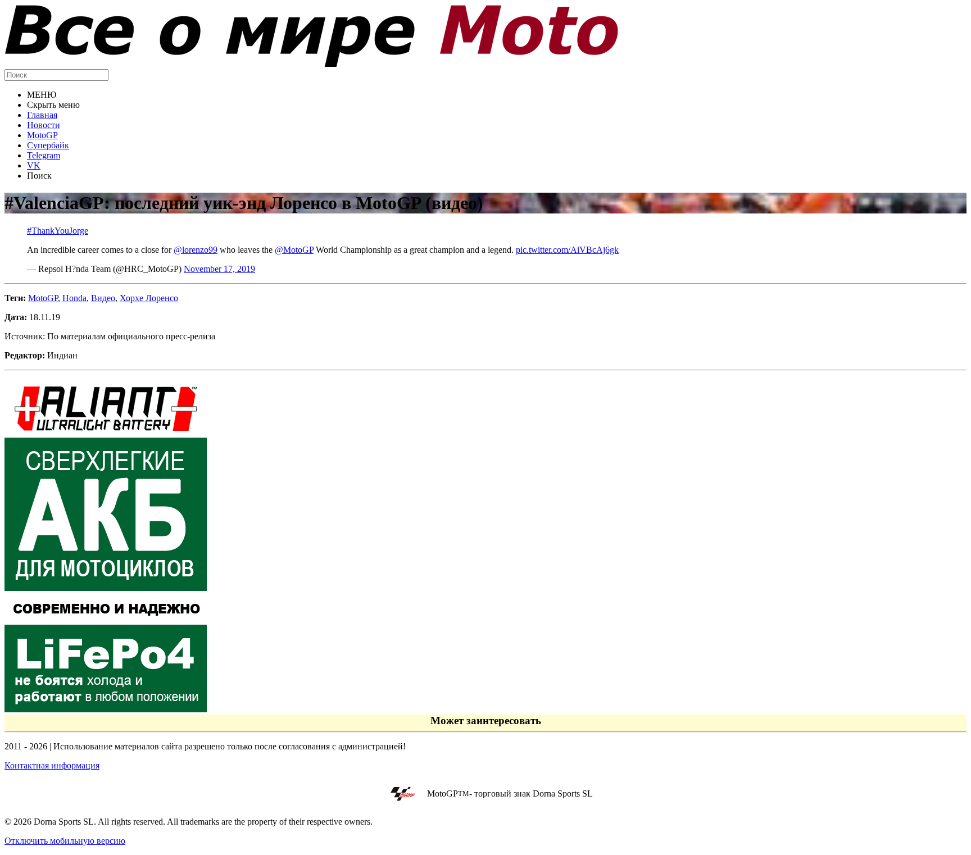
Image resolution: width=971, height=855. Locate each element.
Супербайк (48, 145)
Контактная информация (51, 765)
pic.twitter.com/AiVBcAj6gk (567, 249)
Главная (42, 115)
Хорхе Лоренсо (149, 298)
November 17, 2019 (219, 269)
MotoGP (42, 135)
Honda (74, 298)
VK (33, 165)
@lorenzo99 (195, 249)
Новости (43, 125)
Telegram (43, 155)
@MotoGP (294, 249)
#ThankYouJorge (57, 230)
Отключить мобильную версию (64, 840)
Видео (103, 298)
